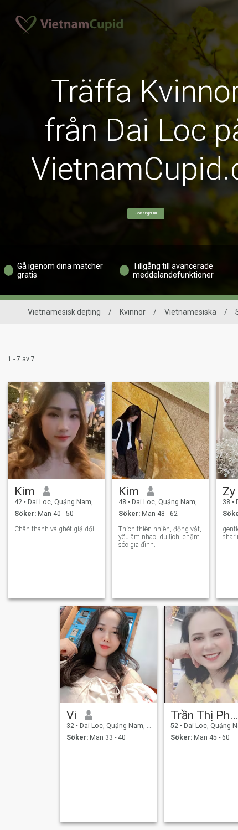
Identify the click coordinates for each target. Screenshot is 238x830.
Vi (71, 715)
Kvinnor (133, 312)
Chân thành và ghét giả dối (54, 529)
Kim (24, 491)
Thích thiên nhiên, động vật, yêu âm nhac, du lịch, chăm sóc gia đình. (159, 537)
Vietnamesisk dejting (64, 312)
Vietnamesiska (190, 312)
